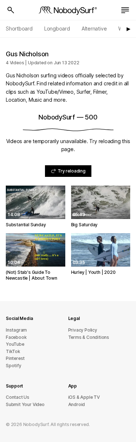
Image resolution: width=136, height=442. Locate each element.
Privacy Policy (82, 330)
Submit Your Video (25, 404)
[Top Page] (68, 10)
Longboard (57, 28)
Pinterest (15, 358)
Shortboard (19, 28)
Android (76, 404)
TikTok (13, 351)
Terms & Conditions (89, 337)
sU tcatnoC (17, 397)
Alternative (94, 28)
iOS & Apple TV (84, 397)
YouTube (15, 344)
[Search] (11, 10)
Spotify (13, 365)
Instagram (16, 330)
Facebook (16, 337)
